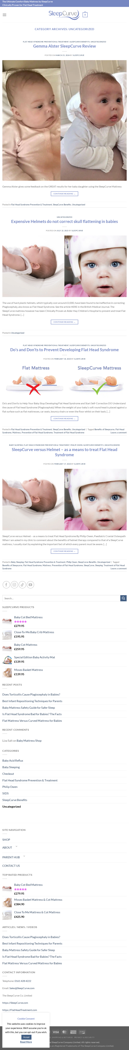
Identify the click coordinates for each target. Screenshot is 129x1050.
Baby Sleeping (16, 445)
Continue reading (64, 193)
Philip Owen (76, 445)
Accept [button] (26, 1037)
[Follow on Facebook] (6, 584)
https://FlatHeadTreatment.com (19, 1009)
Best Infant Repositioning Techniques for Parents (32, 701)
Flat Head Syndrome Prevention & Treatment (46, 42)
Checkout (8, 773)
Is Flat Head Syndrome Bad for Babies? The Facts (32, 714)
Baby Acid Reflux (12, 760)
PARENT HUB (11, 857)
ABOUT (7, 847)
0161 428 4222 (23, 980)
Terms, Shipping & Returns (58, 1037)
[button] (4, 15)
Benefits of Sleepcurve (105, 429)
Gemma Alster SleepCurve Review (64, 46)
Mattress (16, 432)
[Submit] (123, 598)
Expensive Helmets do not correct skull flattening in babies (64, 221)
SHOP (6, 839)
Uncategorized (98, 42)
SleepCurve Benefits (80, 42)
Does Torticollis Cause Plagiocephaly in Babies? (31, 694)
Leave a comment (119, 432)
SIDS (5, 793)
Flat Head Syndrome (32, 565)
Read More (26, 1041)
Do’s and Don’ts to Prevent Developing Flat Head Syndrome (64, 349)
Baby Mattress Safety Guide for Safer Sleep (28, 707)
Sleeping (99, 565)
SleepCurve (78, 55)
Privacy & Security (84, 1037)
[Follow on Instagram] (14, 584)
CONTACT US (11, 865)
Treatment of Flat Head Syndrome (69, 432)
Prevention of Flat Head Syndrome (37, 432)
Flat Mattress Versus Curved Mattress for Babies (32, 720)
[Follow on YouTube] (30, 584)
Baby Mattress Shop (29, 740)
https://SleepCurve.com (15, 1002)
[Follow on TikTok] (22, 584)
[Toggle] (16, 846)
